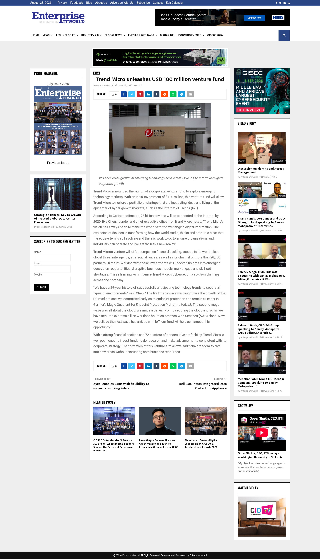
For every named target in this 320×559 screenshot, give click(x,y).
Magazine (167, 35)
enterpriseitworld (105, 85)
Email (37, 263)
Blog (89, 2)
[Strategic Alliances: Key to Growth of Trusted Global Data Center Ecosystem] (58, 194)
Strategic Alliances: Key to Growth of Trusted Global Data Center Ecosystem (57, 218)
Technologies (65, 35)
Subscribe (143, 2)
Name (37, 251)
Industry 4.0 (90, 35)
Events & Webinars (141, 35)
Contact (158, 2)
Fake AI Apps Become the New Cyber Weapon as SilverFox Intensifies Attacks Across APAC (158, 443)
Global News (113, 35)
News (46, 35)
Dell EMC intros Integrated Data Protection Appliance (203, 386)
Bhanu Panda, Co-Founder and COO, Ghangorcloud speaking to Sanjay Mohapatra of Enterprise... (261, 222)
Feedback (76, 2)
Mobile (38, 274)
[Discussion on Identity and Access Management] (262, 148)
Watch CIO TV (248, 487)
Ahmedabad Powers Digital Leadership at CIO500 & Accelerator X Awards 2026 (201, 443)
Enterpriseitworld (198, 555)
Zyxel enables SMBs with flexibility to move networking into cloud (121, 386)
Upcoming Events (188, 35)
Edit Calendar (174, 2)
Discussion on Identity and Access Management (261, 170)
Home (35, 35)
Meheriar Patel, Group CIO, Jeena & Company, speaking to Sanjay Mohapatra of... (261, 383)
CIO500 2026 (215, 35)
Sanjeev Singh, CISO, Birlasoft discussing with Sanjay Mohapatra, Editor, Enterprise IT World (261, 276)
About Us (101, 2)
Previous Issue (58, 163)
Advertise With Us (122, 2)
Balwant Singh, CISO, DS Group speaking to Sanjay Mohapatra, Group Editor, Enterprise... (259, 329)
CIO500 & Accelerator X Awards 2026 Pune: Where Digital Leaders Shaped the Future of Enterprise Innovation (113, 445)
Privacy (62, 2)
